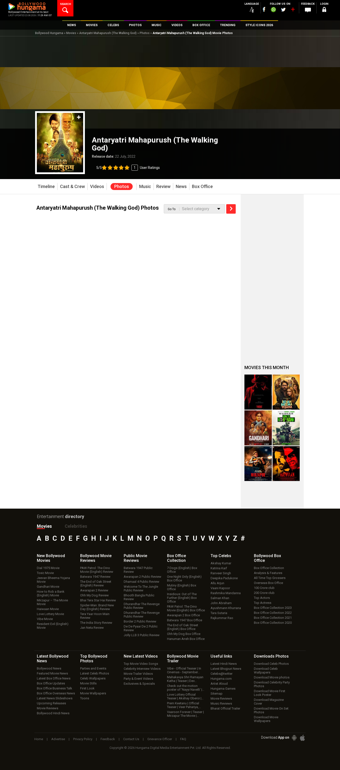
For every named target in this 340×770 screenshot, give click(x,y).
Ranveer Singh (221, 573)
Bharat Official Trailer (225, 708)
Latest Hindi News (224, 664)
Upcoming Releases (51, 703)
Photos (145, 33)
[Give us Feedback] (308, 10)
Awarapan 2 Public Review (142, 576)
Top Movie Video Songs (141, 664)
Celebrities (76, 526)
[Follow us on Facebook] (264, 9)
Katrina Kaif (219, 568)
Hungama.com (221, 678)
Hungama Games (223, 688)
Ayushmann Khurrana (226, 608)
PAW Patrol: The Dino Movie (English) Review (96, 570)
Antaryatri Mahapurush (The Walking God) (108, 33)
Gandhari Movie (48, 586)
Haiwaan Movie (48, 609)
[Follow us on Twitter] (283, 9)
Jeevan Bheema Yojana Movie (53, 579)
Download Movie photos (271, 677)
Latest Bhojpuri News (226, 669)
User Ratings (128, 168)
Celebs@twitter (221, 673)
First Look (87, 688)
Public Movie (135, 558)
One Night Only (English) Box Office (184, 578)
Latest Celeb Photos (94, 673)
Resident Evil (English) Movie (52, 625)
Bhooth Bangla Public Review (139, 597)
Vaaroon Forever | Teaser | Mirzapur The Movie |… (185, 714)
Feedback (108, 739)
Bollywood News (49, 668)
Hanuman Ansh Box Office (186, 639)
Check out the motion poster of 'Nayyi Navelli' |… (185, 687)
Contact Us (131, 739)
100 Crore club (264, 588)
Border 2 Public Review (140, 621)
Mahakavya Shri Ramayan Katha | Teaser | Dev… (185, 679)
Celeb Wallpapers (93, 678)
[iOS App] (302, 738)
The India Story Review (96, 623)
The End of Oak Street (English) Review (95, 583)
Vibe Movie (45, 619)
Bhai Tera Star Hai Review (98, 600)
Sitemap (217, 693)
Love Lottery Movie (50, 614)
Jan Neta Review (92, 627)
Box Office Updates (51, 683)
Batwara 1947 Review (95, 576)
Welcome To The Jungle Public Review (141, 588)
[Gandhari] (258, 427)
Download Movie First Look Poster (269, 693)
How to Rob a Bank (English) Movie (50, 593)
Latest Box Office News (53, 678)
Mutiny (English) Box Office (181, 587)
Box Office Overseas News (56, 693)
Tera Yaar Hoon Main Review (95, 616)
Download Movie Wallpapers (266, 719)
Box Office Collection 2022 (273, 613)
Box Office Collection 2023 (273, 608)
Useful (221, 656)
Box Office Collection (269, 568)
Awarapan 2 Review (94, 590)
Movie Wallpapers (93, 693)
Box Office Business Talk (54, 688)
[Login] (324, 10)
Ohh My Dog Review (94, 595)
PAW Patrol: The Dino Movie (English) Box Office (186, 608)
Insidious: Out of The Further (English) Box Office (182, 597)
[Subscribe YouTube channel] (293, 10)
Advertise (58, 739)
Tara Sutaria (219, 613)
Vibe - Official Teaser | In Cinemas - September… (184, 670)
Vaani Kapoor (220, 588)
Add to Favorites (78, 117)
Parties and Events (93, 668)
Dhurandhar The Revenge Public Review (142, 606)
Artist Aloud (219, 683)
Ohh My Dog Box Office (183, 634)
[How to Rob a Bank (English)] (286, 427)
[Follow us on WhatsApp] (273, 10)
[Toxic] (258, 392)
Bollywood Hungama (49, 33)
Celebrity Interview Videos (142, 669)
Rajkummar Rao (222, 618)
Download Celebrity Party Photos (272, 684)
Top (221, 555)
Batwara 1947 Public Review (138, 570)
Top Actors (262, 598)
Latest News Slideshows (54, 698)
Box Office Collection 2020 (273, 623)
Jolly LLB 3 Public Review (142, 635)
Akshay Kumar (221, 563)
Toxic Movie (45, 573)
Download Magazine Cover (269, 701)
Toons (84, 698)
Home (38, 739)
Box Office (176, 558)
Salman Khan (220, 598)
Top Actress (262, 603)
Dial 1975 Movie (48, 568)
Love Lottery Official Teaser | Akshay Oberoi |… (185, 696)
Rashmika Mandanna (226, 593)
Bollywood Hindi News (53, 713)
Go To (171, 209)
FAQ (183, 739)
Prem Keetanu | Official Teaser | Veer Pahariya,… (184, 705)
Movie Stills (88, 683)
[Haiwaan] (286, 463)
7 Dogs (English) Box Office (182, 570)
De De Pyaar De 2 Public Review (141, 628)
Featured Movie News (52, 673)
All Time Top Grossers (269, 578)
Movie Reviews (47, 708)
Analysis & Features (268, 573)
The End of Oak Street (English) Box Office (182, 627)
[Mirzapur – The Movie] (258, 463)
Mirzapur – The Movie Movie (52, 602)
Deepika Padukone (224, 578)
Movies (71, 33)
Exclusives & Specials (139, 683)
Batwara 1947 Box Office (184, 620)
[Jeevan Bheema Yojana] (286, 392)
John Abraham (221, 603)
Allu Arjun (217, 583)
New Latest (141, 656)
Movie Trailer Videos (138, 673)
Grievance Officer (159, 739)
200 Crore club (264, 593)
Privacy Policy (82, 739)
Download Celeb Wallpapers (266, 670)
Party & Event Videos (138, 678)
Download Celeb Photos (271, 664)
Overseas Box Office (268, 583)
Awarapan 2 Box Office (183, 615)
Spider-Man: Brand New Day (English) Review (97, 607)
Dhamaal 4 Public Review (141, 581)
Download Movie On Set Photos (271, 710)
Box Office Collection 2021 (273, 618)
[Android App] (294, 738)
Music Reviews (221, 703)
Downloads (271, 656)
